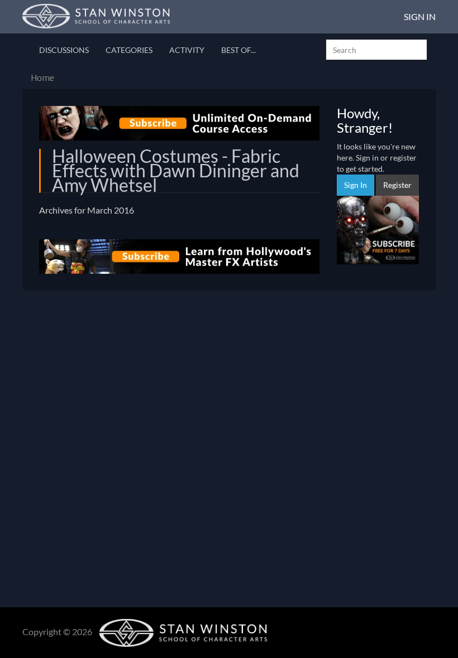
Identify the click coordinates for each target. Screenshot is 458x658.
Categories (129, 50)
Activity (186, 50)
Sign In (420, 16)
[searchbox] (376, 49)
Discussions (64, 50)
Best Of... (238, 50)
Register (397, 185)
